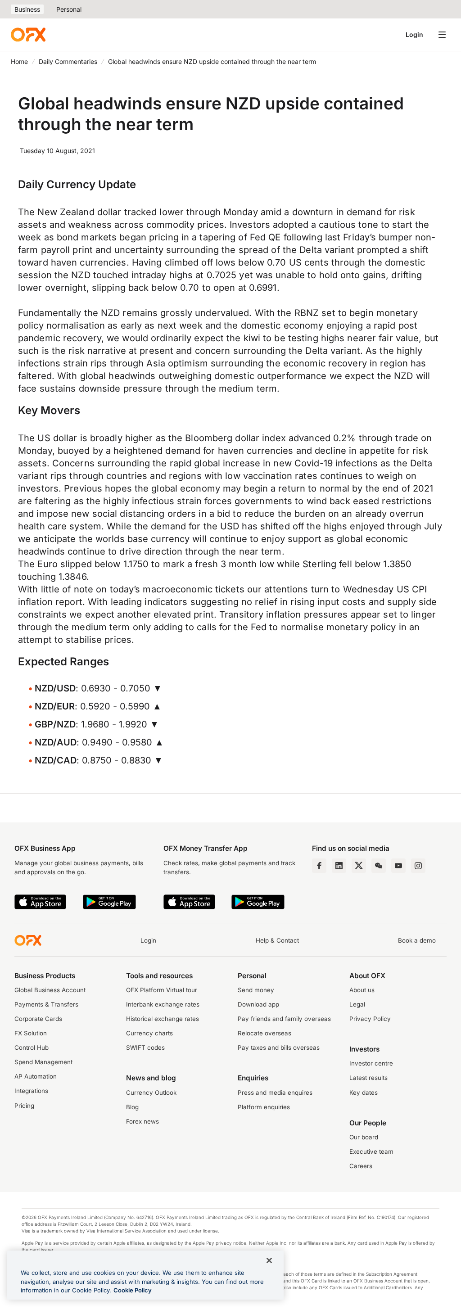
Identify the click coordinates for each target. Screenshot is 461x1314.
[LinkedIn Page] (339, 865)
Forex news (142, 1121)
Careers (360, 1166)
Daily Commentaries (68, 61)
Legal (357, 1004)
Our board (363, 1137)
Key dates (363, 1092)
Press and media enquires (275, 1092)
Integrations (31, 1090)
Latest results (368, 1077)
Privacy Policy (370, 1018)
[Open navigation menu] (442, 35)
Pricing (24, 1105)
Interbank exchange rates (162, 1004)
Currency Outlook (151, 1092)
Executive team (371, 1151)
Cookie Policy (132, 1290)
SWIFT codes (145, 1047)
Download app (258, 1004)
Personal (68, 9)
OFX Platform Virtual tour (161, 989)
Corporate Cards (38, 1018)
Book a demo (417, 940)
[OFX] (28, 34)
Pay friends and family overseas (284, 1018)
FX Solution (30, 1033)
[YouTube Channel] (398, 865)
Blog (132, 1107)
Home (19, 61)
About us (362, 989)
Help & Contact (277, 940)
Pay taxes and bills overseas (279, 1047)
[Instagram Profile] (418, 865)
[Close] (269, 1260)
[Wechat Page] (378, 865)
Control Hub (31, 1047)
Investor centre (371, 1063)
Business (27, 9)
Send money (256, 989)
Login (414, 34)
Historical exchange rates (162, 1018)
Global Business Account (50, 989)
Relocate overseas (264, 1033)
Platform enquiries (264, 1107)
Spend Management (43, 1062)
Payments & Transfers (46, 1004)
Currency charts (149, 1033)
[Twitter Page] (359, 865)
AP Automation (35, 1076)
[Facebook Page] (319, 865)
